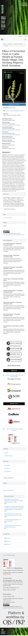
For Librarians (7, 471)
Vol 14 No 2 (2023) (17, 44)
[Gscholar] (14, 379)
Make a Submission (8, 477)
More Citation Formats (9, 209)
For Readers (7, 465)
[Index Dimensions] (14, 384)
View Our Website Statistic (14, 365)
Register (20, 36)
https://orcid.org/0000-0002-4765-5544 (11, 134)
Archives (10, 44)
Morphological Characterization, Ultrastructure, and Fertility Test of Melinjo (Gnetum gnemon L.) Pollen (13, 501)
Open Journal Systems (8, 490)
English (6, 452)
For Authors (7, 468)
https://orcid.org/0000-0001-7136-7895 (11, 125)
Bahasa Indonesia (8, 455)
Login (25, 36)
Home (4, 44)
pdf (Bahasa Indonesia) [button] (14, 104)
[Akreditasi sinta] (14, 375)
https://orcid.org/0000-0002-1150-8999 (11, 130)
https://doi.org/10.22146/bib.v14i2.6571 (15, 110)
